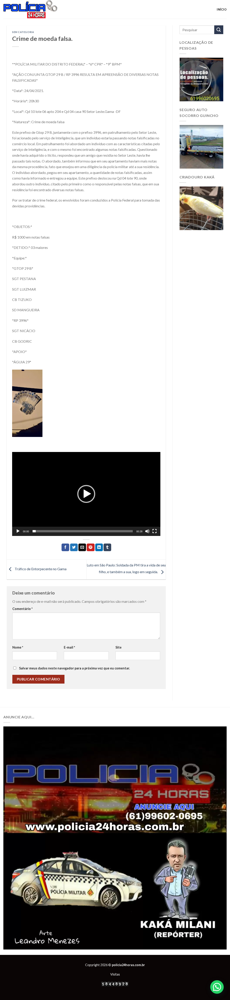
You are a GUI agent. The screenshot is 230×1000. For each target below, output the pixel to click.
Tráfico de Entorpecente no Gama (40, 569)
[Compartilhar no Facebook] (65, 547)
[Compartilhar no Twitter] (74, 547)
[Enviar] (218, 29)
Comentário (22, 609)
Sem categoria (23, 32)
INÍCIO (222, 9)
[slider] (83, 531)
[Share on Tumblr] (107, 547)
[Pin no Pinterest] (90, 547)
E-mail (69, 647)
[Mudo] (147, 531)
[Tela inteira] (154, 531)
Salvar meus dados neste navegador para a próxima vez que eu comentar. (74, 668)
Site (118, 647)
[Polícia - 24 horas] (38, 9)
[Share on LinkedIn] (99, 547)
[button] (86, 494)
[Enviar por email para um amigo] (82, 547)
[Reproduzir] (18, 531)
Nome (17, 647)
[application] (86, 494)
